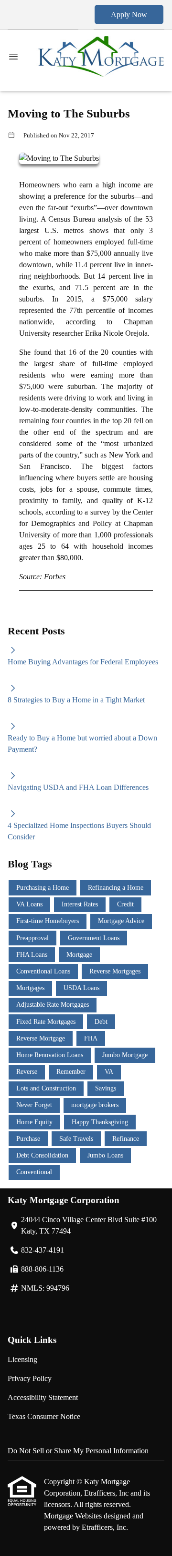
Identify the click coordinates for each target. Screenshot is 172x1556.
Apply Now (129, 14)
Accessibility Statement (43, 1397)
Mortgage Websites (74, 1516)
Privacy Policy (30, 1378)
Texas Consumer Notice (44, 1416)
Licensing (22, 1359)
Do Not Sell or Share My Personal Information (78, 1451)
